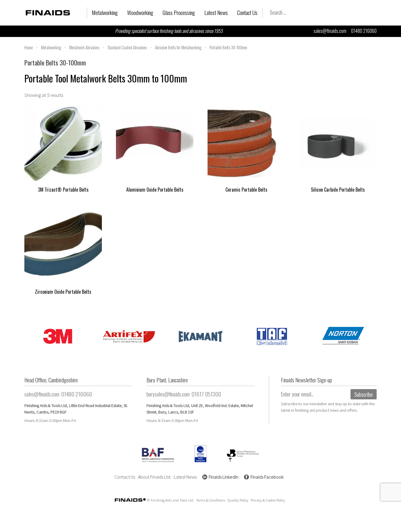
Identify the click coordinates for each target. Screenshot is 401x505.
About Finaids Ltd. (154, 477)
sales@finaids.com (330, 30)
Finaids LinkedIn (223, 477)
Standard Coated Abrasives (127, 47)
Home (28, 47)
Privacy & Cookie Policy (268, 500)
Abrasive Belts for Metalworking (178, 47)
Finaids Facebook (267, 477)
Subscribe (363, 394)
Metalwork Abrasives (84, 47)
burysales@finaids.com (168, 394)
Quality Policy (238, 500)
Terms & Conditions (210, 500)
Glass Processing (179, 12)
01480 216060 (364, 30)
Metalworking (105, 12)
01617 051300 (206, 394)
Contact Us (247, 12)
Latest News (216, 12)
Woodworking (140, 12)
